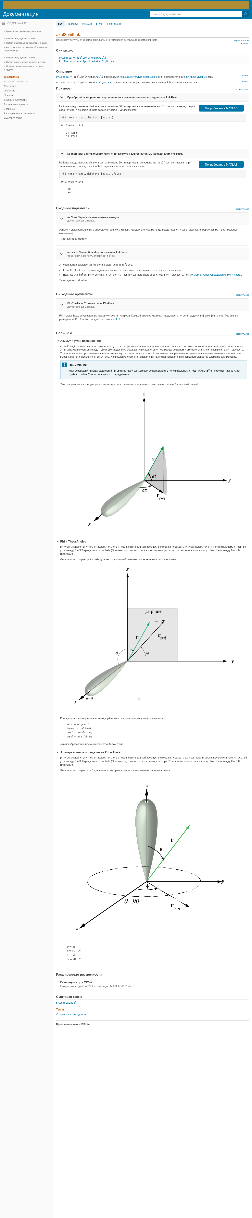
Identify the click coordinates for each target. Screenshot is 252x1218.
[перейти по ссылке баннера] (126, 5)
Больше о (9, 109)
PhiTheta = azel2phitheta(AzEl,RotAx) (87, 61)
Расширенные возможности (19, 113)
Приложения (114, 23)
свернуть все (242, 89)
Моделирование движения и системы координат (24, 68)
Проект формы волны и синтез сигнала (25, 62)
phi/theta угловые (196, 76)
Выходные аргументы (16, 104)
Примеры (9, 95)
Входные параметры (15, 99)
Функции (87, 23)
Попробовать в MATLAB (221, 108)
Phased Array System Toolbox (20, 38)
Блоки (99, 23)
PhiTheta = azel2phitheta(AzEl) (82, 57)
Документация (20, 14)
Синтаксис (10, 86)
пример (245, 75)
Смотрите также (13, 118)
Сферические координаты (71, 1014)
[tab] (152, 97)
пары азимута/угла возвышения (139, 76)
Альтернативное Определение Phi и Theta (215, 274)
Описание (9, 90)
